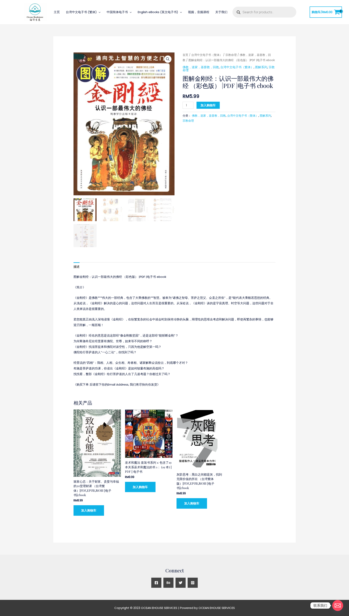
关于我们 (221, 12)
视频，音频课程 (198, 12)
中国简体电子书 (117, 12)
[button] (167, 59)
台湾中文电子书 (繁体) (81, 12)
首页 (185, 55)
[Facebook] (156, 583)
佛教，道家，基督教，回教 (201, 67)
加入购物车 (208, 105)
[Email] (337, 605)
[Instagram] (193, 583)
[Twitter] (181, 583)
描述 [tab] (77, 267)
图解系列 (261, 67)
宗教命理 (231, 55)
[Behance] (168, 583)
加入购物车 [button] (88, 510)
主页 (57, 12)
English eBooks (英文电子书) (158, 12)
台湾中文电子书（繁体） (206, 55)
